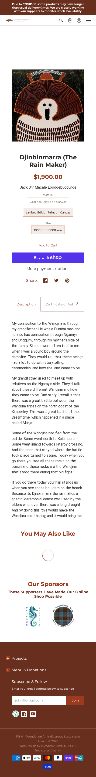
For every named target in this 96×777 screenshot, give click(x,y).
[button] (61, 20)
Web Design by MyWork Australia (42, 745)
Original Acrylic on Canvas (48, 201)
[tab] (26, 304)
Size (48, 223)
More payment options (48, 268)
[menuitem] (61, 20)
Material (48, 195)
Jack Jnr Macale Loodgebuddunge (48, 187)
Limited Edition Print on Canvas (48, 212)
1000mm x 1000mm (48, 230)
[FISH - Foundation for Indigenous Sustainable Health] (17, 20)
